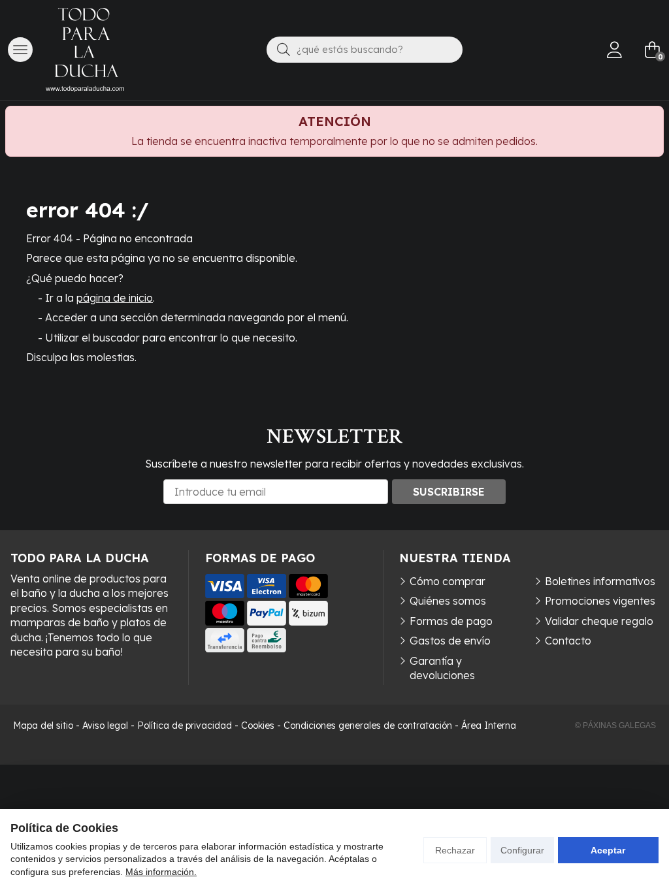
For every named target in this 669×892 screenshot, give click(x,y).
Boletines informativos (600, 581)
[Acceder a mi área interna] (614, 49)
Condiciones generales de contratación (368, 725)
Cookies (257, 725)
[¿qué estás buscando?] (365, 49)
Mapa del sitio (43, 725)
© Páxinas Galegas (615, 725)
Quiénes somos (448, 600)
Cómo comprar (447, 581)
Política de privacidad (184, 725)
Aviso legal (105, 725)
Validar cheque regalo (599, 621)
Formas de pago (451, 621)
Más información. (161, 872)
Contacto (568, 640)
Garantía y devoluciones (442, 668)
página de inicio (114, 297)
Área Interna (488, 725)
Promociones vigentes (600, 600)
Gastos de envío (450, 640)
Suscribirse (449, 491)
